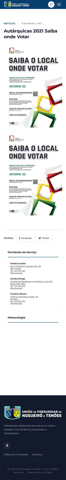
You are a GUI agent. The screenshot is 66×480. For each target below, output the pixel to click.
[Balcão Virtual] (51, 4)
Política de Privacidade (16, 454)
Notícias (9, 23)
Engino (48, 472)
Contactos (37, 454)
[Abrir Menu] (59, 4)
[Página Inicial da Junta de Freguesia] (16, 4)
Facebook (26, 238)
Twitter (45, 238)
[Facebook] (7, 445)
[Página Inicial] (33, 413)
